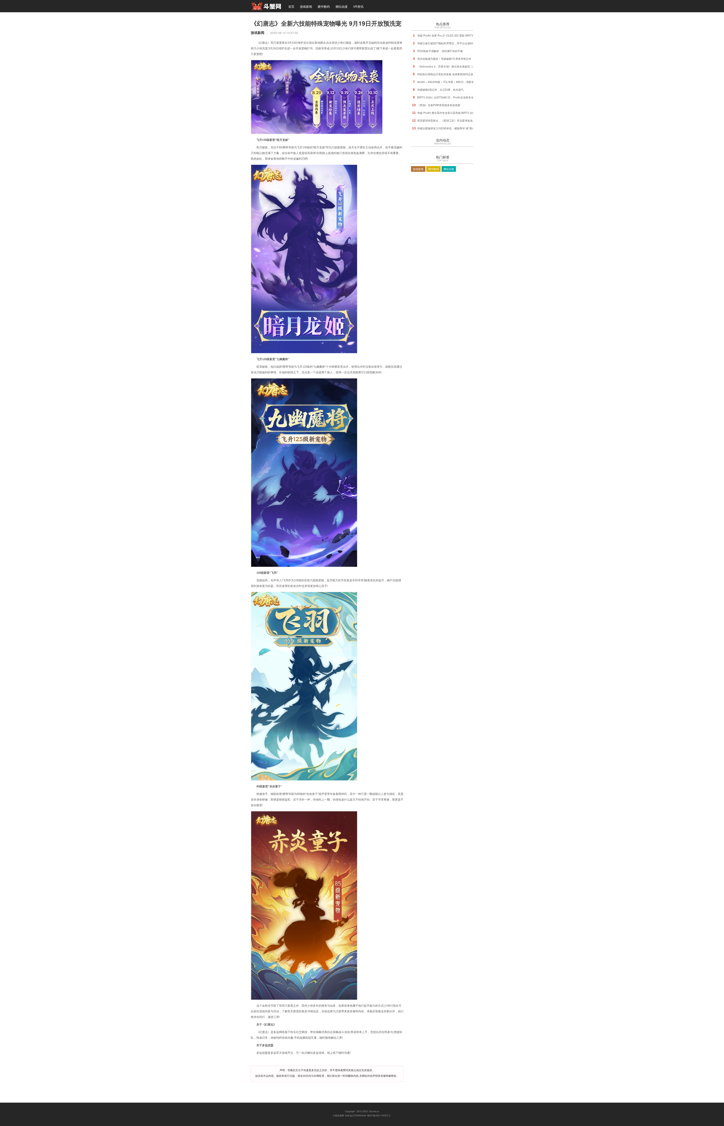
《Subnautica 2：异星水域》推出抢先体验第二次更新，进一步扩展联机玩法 (462, 66)
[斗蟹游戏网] (266, 6)
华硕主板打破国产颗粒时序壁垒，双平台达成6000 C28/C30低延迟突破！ (460, 43)
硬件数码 (324, 6)
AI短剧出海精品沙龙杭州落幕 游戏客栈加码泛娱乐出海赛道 (451, 74)
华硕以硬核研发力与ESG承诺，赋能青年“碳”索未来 (447, 128)
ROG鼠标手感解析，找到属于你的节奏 (440, 51)
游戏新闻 (306, 6)
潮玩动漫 (341, 6)
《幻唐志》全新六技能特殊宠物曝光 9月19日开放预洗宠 (326, 23)
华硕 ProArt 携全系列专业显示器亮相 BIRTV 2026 (446, 113)
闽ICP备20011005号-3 (378, 1115)
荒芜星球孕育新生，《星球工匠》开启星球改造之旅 (447, 120)
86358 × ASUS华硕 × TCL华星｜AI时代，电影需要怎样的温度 (453, 82)
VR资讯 (358, 6)
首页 (291, 6)
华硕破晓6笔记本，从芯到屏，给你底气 (440, 89)
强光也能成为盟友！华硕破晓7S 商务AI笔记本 (444, 59)
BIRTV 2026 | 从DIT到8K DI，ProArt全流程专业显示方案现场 (453, 97)
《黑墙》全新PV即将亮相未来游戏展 (438, 105)
